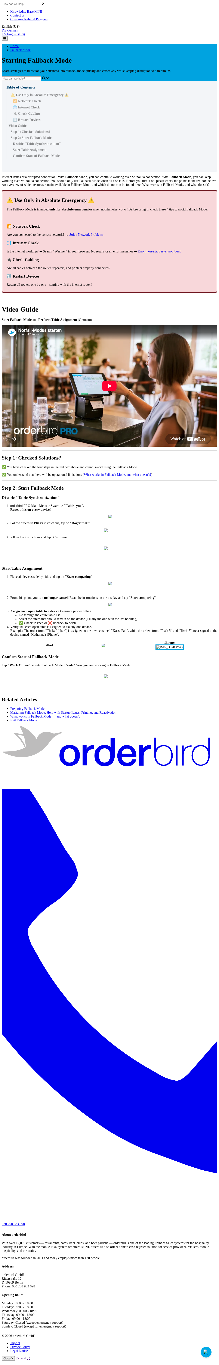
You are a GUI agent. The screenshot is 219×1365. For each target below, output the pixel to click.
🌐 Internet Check (26, 107)
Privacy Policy (20, 1347)
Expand (21, 1358)
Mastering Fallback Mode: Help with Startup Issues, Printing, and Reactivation (63, 712)
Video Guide (18, 126)
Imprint (15, 1343)
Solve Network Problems (86, 234)
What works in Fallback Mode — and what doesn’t (45, 716)
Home (14, 46)
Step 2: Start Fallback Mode (31, 138)
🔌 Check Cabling (26, 113)
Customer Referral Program (28, 19)
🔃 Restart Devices (26, 120)
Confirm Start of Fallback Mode (36, 156)
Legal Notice (19, 1351)
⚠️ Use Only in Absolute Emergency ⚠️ (40, 95)
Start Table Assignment (30, 150)
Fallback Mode (20, 50)
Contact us (17, 15)
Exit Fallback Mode (23, 720)
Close (7, 1358)
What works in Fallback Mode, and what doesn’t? (117, 474)
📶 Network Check (27, 101)
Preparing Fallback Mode (27, 708)
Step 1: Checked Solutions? (30, 132)
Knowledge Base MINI (26, 11)
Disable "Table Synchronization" (37, 144)
